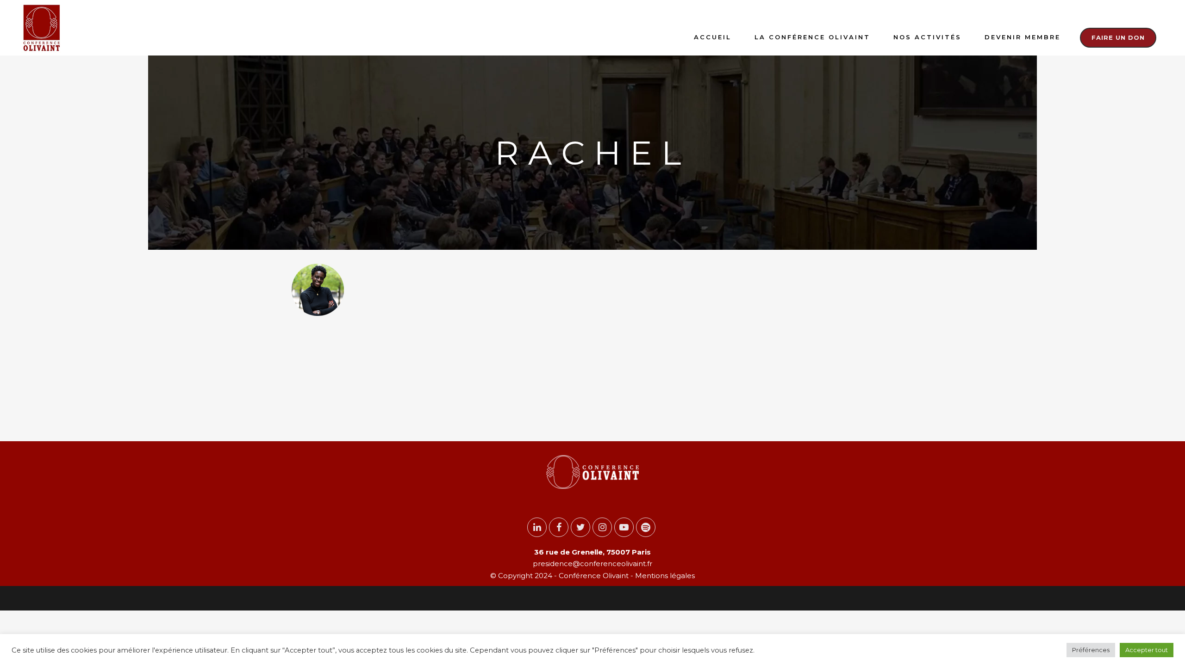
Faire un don (1118, 37)
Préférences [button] (1091, 650)
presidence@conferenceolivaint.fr (592, 563)
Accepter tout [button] (1146, 650)
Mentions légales (664, 575)
